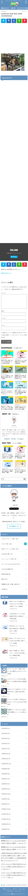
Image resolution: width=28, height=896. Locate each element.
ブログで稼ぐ (6, 544)
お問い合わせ (10, 891)
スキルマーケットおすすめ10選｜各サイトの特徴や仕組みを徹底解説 (17, 681)
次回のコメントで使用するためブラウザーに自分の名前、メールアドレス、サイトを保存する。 (14, 335)
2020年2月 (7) (5, 804)
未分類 (4, 589)
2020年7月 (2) (5, 778)
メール (3, 318)
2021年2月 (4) (5, 743)
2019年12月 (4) (5, 814)
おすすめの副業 (7, 569)
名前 (3, 311)
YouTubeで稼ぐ (6, 554)
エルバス (21, 843)
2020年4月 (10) (5, 794)
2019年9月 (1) (5, 829)
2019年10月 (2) (5, 824)
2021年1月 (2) (5, 748)
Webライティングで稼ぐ (9, 549)
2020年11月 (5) (5, 758)
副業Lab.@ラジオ (6, 273)
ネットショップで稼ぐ (8, 559)
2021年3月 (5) (5, 738)
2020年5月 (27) (5, 789)
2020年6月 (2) (5, 784)
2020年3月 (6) (5, 799)
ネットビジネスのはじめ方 (10, 564)
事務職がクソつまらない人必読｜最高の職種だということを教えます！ (16, 712)
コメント (3, 293)
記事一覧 (13, 8)
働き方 (4, 579)
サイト (3, 325)
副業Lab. (13, 893)
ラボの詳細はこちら (14, 526)
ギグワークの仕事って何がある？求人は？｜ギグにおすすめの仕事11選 (16, 702)
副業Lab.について (5, 8)
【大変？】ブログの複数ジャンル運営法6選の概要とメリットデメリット (13, 858)
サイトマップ (18, 891)
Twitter (15, 256)
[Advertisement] (14, 38)
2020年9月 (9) (5, 768)
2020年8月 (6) (5, 773)
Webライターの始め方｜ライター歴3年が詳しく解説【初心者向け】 (17, 692)
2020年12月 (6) (5, 753)
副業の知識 (5, 574)
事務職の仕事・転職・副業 (10, 584)
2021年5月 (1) (5, 728)
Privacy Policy (21, 889)
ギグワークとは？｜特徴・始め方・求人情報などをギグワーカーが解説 (16, 671)
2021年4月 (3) (5, 733)
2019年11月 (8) (5, 819)
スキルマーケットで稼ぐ (9, 538)
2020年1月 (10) (5, 809)
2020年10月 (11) (6, 763)
